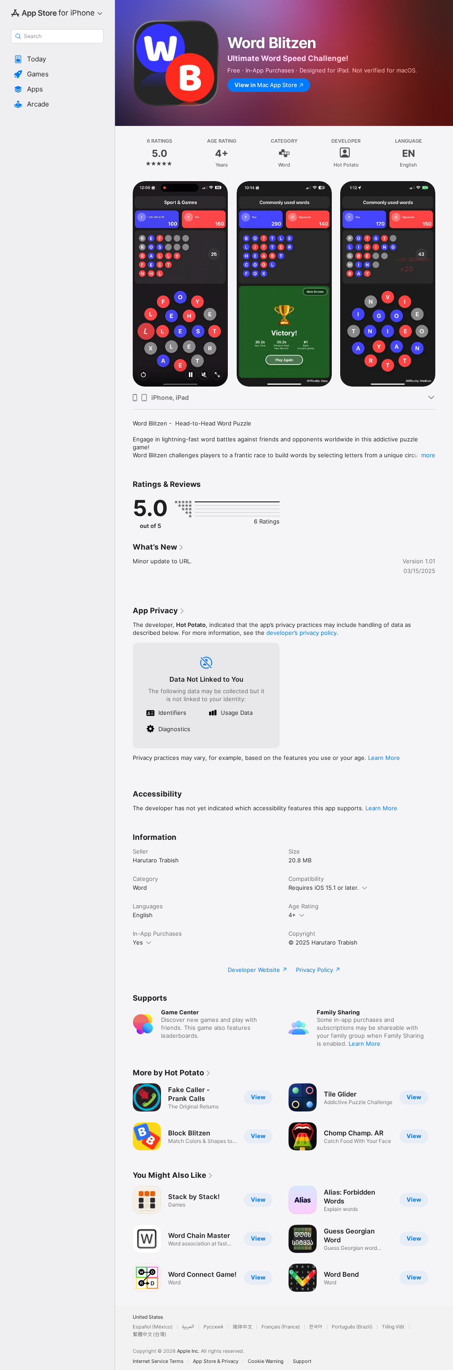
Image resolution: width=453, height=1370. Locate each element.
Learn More (384, 757)
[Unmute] (204, 375)
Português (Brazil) (352, 1326)
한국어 (315, 1326)
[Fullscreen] (217, 375)
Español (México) (153, 1326)
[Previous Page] (124, 153)
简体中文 (242, 1326)
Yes (138, 942)
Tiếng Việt (393, 1326)
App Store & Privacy (215, 1361)
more (428, 455)
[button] (57, 59)
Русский (213, 1326)
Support (302, 1361)
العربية (188, 1326)
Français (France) (280, 1326)
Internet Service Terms (158, 1361)
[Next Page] (444, 153)
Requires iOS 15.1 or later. (323, 887)
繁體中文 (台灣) (149, 1334)
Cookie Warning (266, 1361)
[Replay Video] (143, 375)
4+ (292, 914)
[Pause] (190, 375)
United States (148, 1317)
